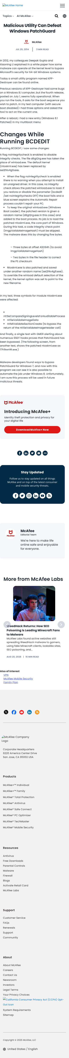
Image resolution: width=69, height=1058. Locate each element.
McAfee (37, 42)
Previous (7, 624)
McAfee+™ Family (14, 791)
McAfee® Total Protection (18, 797)
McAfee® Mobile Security (18, 827)
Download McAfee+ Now (32, 429)
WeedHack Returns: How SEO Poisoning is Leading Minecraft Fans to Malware (33, 630)
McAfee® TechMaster (16, 821)
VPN (6, 675)
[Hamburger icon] (62, 6)
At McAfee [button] (24, 16)
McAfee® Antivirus (14, 803)
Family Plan (11, 682)
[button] (64, 16)
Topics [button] (7, 16)
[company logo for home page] (12, 5)
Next (61, 624)
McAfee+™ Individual (16, 785)
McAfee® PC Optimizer (17, 815)
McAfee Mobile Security (18, 678)
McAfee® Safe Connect (17, 809)
